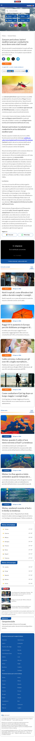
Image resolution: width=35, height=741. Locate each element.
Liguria (3, 643)
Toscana (20, 653)
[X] (20, 25)
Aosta (19, 677)
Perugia (4, 694)
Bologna (19, 687)
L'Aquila (19, 697)
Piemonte (4, 640)
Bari (19, 701)
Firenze (19, 691)
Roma (19, 694)
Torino (3, 677)
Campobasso (5, 701)
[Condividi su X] (13, 60)
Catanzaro (20, 704)
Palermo (4, 708)
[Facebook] (11, 25)
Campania (4, 660)
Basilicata (4, 667)
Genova (4, 680)
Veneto (19, 646)
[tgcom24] (17, 2)
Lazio (19, 657)
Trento (3, 684)
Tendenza (6, 436)
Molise (3, 663)
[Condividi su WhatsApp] (8, 60)
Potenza (4, 704)
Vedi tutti (31, 267)
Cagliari (19, 708)
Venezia (19, 684)
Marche (19, 650)
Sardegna (20, 670)
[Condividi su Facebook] (3, 60)
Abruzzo (20, 660)
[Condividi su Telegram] (18, 60)
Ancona (4, 691)
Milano (19, 680)
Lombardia (20, 643)
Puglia (19, 663)
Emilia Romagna (6, 650)
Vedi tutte (31, 411)
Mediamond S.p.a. (14, 730)
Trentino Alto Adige (6, 646)
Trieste (4, 687)
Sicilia (3, 670)
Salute (6, 63)
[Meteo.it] (30, 5)
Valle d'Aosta (21, 640)
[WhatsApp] (24, 25)
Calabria (20, 667)
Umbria (4, 657)
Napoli (3, 697)
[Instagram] (16, 25)
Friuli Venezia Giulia (7, 653)
